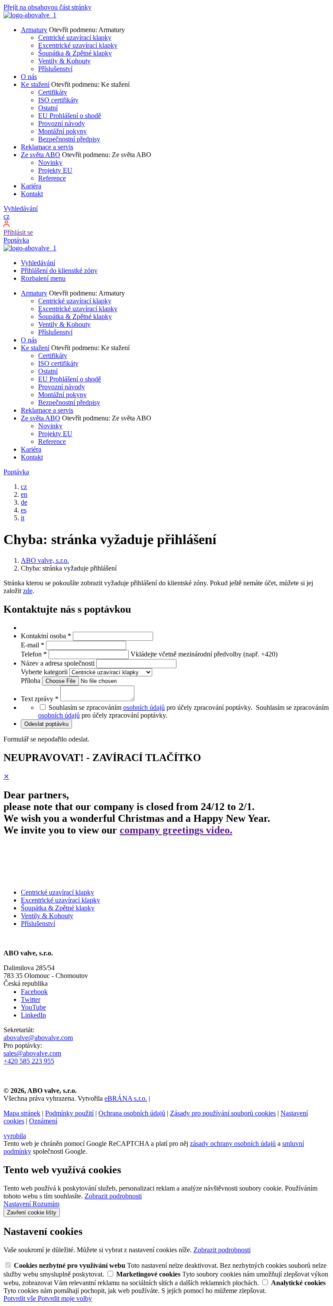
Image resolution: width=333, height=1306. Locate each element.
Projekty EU (55, 170)
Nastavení (18, 1204)
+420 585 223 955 (28, 1061)
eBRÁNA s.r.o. (125, 1098)
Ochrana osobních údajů (131, 1113)
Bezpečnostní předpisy (69, 139)
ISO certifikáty (58, 100)
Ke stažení (35, 84)
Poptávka (16, 240)
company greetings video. (176, 830)
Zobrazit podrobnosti (113, 1196)
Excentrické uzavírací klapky (78, 45)
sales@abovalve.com (32, 1053)
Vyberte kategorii (45, 672)
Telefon (34, 654)
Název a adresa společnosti (58, 663)
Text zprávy (40, 698)
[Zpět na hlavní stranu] (29, 15)
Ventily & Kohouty (64, 61)
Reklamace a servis (47, 147)
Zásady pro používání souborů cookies (223, 1113)
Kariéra (31, 186)
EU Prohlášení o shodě (69, 115)
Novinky (50, 162)
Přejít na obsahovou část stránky (47, 7)
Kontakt (32, 193)
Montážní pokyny (62, 131)
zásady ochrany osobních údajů (233, 1143)
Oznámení (43, 1121)
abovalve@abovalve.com (38, 1037)
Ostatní (48, 108)
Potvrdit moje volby (65, 1298)
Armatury (34, 29)
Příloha (31, 680)
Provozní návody (61, 123)
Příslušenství (55, 68)
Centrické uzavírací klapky (74, 37)
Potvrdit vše (20, 1298)
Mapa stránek (21, 1113)
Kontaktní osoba (46, 636)
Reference (52, 178)
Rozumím (46, 1204)
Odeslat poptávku (46, 724)
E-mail (32, 645)
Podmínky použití (69, 1113)
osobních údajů (144, 707)
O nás (29, 76)
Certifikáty (52, 92)
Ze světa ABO (40, 154)
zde (28, 590)
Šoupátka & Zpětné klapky (75, 53)
